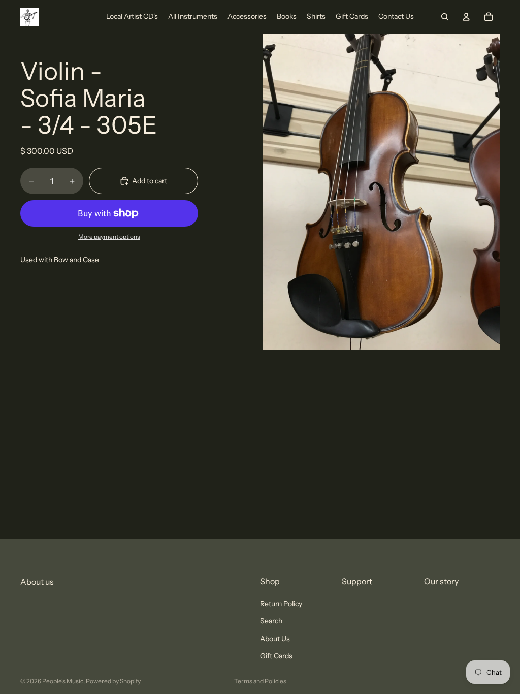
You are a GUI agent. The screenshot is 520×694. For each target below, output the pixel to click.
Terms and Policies (260, 681)
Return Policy (281, 603)
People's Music (62, 681)
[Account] (466, 17)
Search (271, 621)
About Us (275, 638)
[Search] (445, 17)
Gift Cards (276, 655)
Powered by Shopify (113, 681)
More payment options (109, 236)
